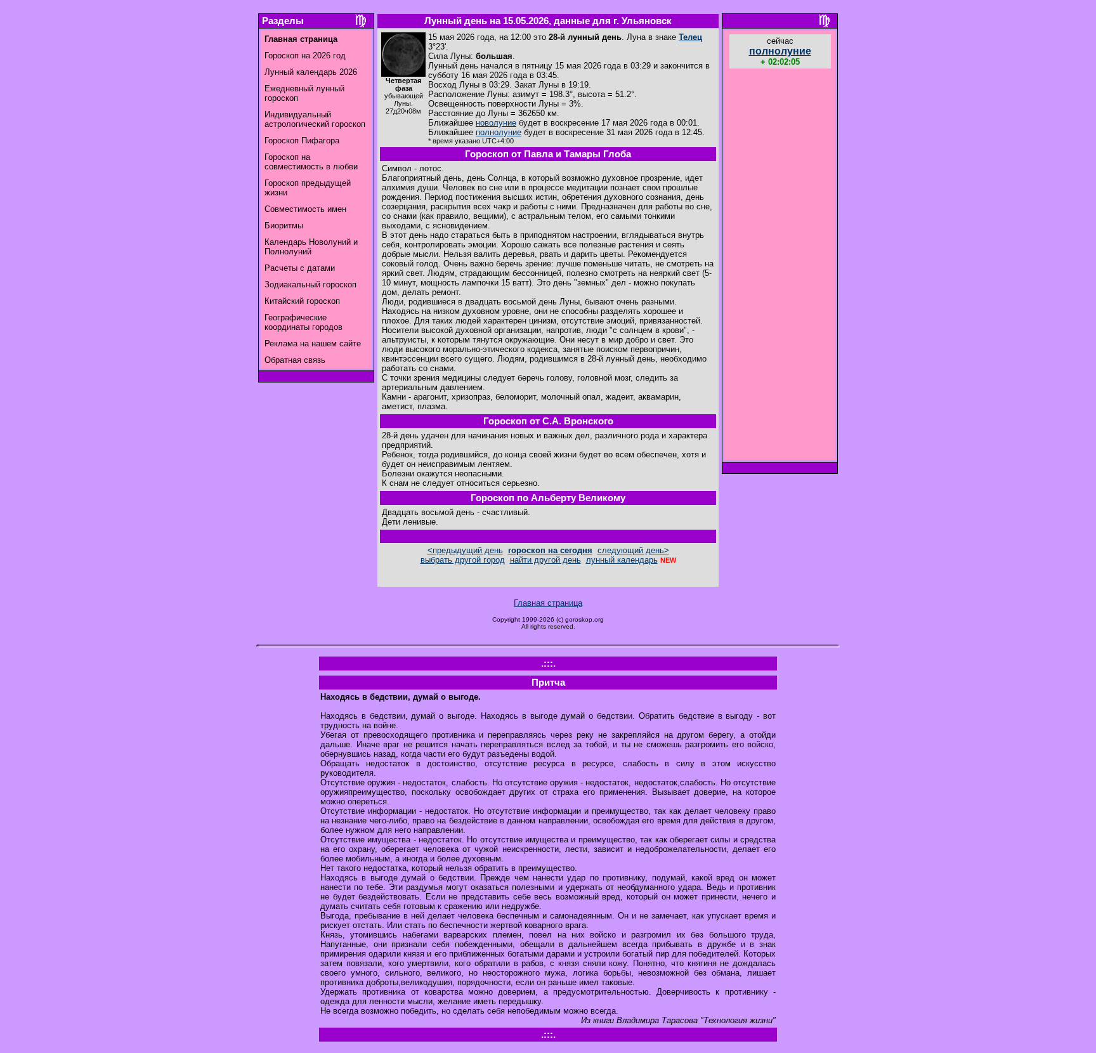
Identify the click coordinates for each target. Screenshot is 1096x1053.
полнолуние (498, 132)
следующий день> (633, 550)
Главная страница (548, 603)
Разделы (283, 21)
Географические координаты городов (303, 322)
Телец (690, 37)
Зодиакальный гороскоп (310, 284)
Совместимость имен (305, 209)
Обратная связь (294, 360)
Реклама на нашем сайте (312, 343)
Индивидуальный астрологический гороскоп (314, 119)
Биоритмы (283, 225)
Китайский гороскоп (302, 301)
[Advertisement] (780, 265)
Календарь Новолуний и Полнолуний (311, 246)
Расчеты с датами (299, 268)
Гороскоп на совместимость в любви (311, 161)
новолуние (496, 123)
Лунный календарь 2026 (310, 72)
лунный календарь (622, 560)
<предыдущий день (465, 550)
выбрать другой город (463, 560)
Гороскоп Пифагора (301, 140)
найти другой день (545, 560)
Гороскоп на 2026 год (305, 55)
